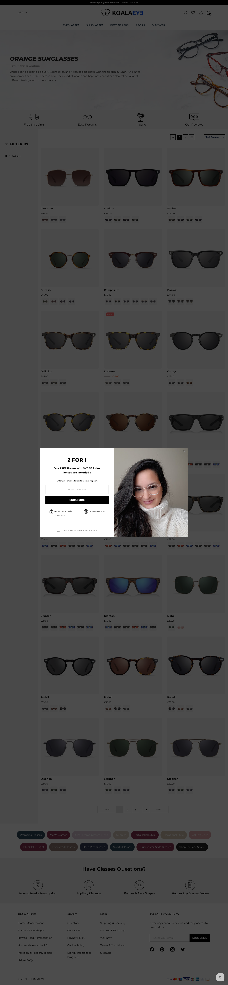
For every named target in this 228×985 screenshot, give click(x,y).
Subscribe (77, 500)
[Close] (184, 451)
